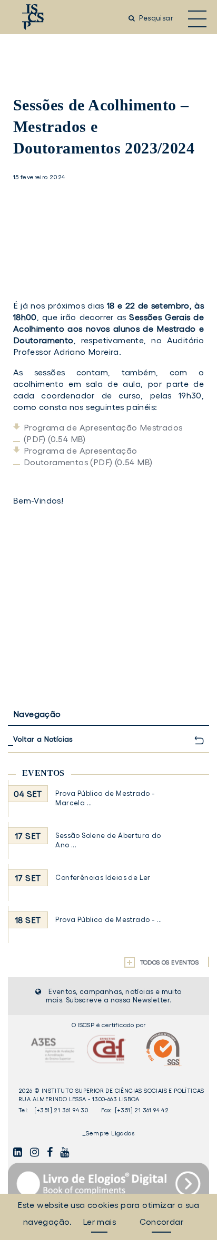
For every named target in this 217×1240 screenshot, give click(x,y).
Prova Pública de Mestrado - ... (108, 920)
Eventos (43, 772)
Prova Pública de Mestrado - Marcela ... (105, 798)
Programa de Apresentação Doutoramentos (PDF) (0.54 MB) (88, 456)
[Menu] (197, 18)
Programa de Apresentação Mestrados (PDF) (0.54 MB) (103, 433)
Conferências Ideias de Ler (102, 878)
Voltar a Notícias (43, 739)
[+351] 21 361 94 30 (61, 1110)
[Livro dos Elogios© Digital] (108, 1184)
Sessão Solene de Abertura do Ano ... (108, 840)
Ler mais (99, 1221)
